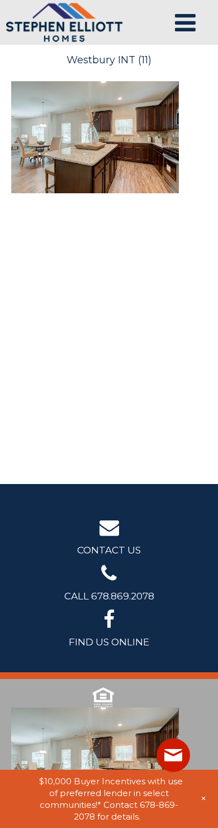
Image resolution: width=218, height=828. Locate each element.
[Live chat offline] (173, 755)
